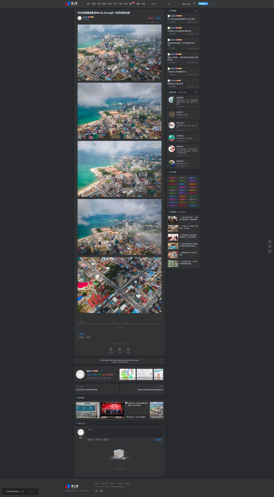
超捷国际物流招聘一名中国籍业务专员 (181, 44)
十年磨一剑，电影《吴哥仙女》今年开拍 (188, 227)
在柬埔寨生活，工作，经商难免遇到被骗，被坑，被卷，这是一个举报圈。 (186, 102)
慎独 (84, 17)
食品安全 (183, 205)
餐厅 (173, 205)
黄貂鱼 (173, 181)
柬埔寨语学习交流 (182, 115)
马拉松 (173, 199)
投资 (109, 3)
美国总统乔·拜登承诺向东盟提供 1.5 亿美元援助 (188, 236)
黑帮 (183, 178)
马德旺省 (193, 199)
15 (105, 375)
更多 (196, 11)
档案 (138, 3)
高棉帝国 (193, 193)
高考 (193, 187)
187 (90, 375)
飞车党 (193, 205)
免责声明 (104, 483)
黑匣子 (193, 178)
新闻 (93, 3)
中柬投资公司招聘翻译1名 (177, 71)
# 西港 (81, 337)
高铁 (173, 187)
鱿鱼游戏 (193, 184)
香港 (193, 202)
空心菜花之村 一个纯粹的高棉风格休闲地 (188, 262)
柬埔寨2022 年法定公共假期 (188, 253)
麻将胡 (183, 181)
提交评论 (159, 440)
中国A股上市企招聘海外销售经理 (179, 31)
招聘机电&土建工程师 (175, 83)
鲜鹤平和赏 (183, 184)
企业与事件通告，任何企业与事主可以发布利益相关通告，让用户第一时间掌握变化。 (186, 151)
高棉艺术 (183, 190)
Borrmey (173, 80)
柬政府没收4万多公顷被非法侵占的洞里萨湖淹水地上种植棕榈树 (188, 246)
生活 (99, 3)
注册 (188, 4)
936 (95, 375)
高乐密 (183, 196)
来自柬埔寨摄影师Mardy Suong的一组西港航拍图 (104, 12)
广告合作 (112, 483)
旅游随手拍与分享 (182, 164)
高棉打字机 (183, 193)
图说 (82, 334)
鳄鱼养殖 (173, 184)
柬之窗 (107, 486)
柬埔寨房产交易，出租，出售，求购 (186, 126)
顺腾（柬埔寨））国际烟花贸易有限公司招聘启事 (183, 58)
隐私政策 (128, 483)
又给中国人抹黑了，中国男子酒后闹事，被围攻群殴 (188, 218)
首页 (88, 3)
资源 (143, 3)
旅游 (104, 3)
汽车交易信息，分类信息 (184, 138)
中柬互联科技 (115, 486)
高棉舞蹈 (193, 190)
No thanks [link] (30, 491)
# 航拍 (88, 337)
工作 (115, 3)
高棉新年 (173, 193)
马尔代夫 (173, 202)
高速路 (183, 187)
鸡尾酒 (193, 181)
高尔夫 (173, 196)
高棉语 (173, 190)
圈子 (132, 3)
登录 (184, 4)
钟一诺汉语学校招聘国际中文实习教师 (181, 19)
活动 (120, 3)
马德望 (183, 199)
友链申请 (97, 483)
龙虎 (173, 178)
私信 (159, 18)
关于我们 (120, 483)
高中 (193, 196)
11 (100, 375)
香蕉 (183, 202)
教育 (125, 3)
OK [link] (23, 491)
